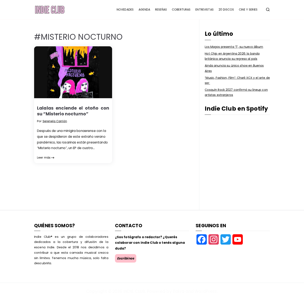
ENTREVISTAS (204, 9)
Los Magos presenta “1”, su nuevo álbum (234, 47)
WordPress (206, 291)
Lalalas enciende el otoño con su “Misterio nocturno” (73, 111)
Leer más (43, 157)
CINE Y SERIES (248, 9)
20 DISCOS (226, 9)
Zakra (178, 291)
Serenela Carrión (55, 121)
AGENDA (144, 9)
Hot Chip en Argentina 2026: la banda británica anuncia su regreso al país (232, 56)
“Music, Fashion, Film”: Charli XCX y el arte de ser (237, 80)
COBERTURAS (181, 9)
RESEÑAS (161, 9)
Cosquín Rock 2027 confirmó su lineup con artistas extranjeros (236, 92)
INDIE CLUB (134, 291)
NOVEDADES (125, 9)
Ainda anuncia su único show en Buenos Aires (234, 68)
